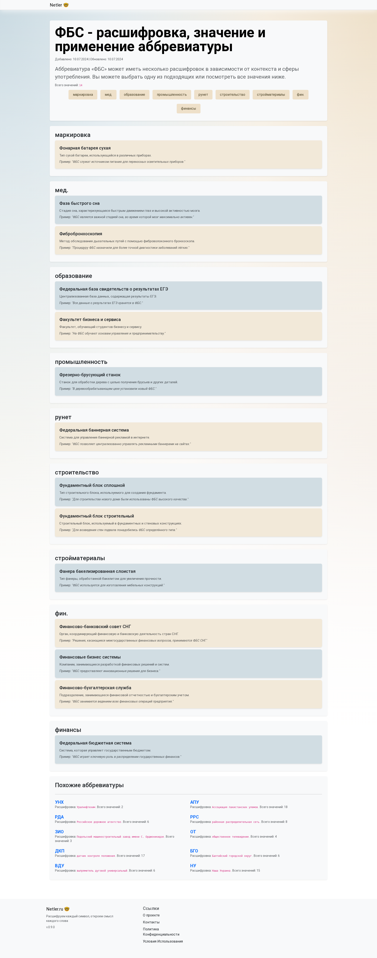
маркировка (83, 94)
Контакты (151, 922)
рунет (203, 94)
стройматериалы (271, 94)
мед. (108, 94)
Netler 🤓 (59, 5)
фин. (300, 94)
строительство (232, 94)
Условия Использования (163, 941)
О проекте (151, 915)
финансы (188, 108)
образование (134, 94)
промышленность (172, 94)
